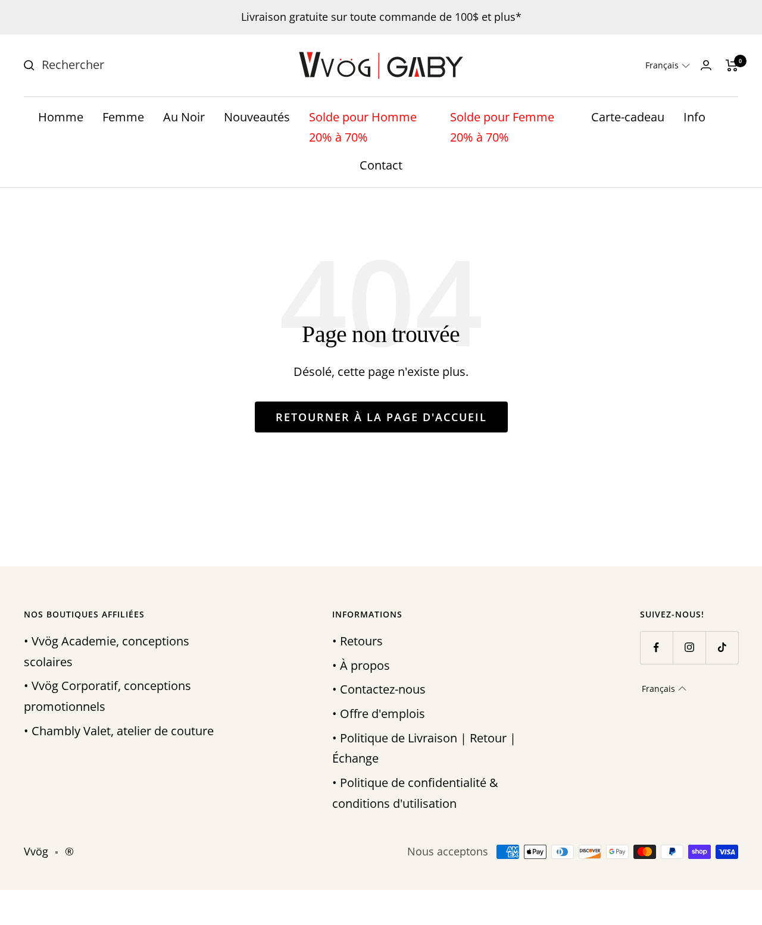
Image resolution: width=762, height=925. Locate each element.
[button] (668, 65)
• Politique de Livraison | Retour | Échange (424, 748)
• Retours (357, 641)
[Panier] (732, 65)
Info (694, 117)
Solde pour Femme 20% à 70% (502, 127)
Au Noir (184, 117)
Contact (381, 165)
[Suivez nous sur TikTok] (721, 647)
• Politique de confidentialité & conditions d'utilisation (415, 793)
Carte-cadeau (627, 117)
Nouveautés (257, 117)
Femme (123, 117)
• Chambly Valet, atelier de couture (119, 731)
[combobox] (131, 65)
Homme (60, 117)
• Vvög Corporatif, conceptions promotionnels (107, 696)
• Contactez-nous (379, 689)
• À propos (361, 665)
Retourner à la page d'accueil (381, 417)
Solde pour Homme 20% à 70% (363, 127)
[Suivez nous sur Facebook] (656, 647)
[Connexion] (706, 65)
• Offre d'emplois (378, 713)
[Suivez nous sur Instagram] (689, 647)
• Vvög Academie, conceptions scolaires (106, 651)
